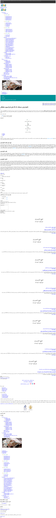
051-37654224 (4, 93)
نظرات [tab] (3, 135)
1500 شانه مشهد (8, 62)
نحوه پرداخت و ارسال (5, 395)
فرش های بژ (7, 26)
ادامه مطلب (2, 173)
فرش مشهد (4, 387)
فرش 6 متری (7, 36)
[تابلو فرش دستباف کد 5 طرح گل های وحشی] (43, 328)
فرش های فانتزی (8, 56)
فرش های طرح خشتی (9, 29)
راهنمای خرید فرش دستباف (8, 76)
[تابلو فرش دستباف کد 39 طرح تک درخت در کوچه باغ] (41, 369)
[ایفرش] (3, 6)
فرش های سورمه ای (9, 23)
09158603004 (30, 381)
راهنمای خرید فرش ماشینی (8, 433)
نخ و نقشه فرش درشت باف (10, 40)
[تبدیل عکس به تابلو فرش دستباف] (44, 227)
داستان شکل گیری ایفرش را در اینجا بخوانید (6, 403)
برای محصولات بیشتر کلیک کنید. (5, 377)
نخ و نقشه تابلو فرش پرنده (9, 48)
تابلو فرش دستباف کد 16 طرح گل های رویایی (48, 310)
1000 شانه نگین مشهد (9, 65)
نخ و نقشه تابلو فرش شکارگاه (10, 50)
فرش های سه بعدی (8, 58)
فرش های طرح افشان (7, 469)
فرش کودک (7, 57)
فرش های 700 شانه (8, 19)
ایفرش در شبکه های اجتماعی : (24, 383)
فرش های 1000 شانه (7, 457)
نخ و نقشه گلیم (8, 46)
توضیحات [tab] (3, 133)
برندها (3, 416)
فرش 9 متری (7, 35)
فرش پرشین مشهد (6, 73)
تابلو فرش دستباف (8, 53)
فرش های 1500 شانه (9, 16)
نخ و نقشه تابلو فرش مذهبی (10, 45)
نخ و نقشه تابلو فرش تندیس (10, 42)
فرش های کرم (8, 24)
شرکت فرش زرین (6, 74)
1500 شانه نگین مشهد (9, 67)
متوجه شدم (2, 1)
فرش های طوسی (8, 22)
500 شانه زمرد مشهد (9, 69)
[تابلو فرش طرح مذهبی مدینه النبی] (43, 247)
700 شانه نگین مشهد (9, 422)
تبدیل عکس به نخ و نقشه (9, 51)
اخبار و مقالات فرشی (7, 79)
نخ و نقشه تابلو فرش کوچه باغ (10, 49)
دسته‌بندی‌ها (3, 12)
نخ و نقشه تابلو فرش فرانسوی (8, 478)
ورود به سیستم (2, 513)
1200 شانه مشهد (8, 61)
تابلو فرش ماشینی (6, 494)
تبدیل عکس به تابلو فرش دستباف (50, 229)
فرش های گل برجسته (9, 31)
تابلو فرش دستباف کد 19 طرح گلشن (49, 290)
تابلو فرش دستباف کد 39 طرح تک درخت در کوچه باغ (47, 371)
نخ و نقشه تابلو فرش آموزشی (10, 47)
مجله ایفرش (4, 432)
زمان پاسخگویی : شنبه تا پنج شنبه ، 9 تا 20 (28, 380)
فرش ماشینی (6, 13)
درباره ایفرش (4, 92)
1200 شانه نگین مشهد (9, 66)
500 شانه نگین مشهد (9, 64)
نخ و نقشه (5, 37)
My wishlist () (4, 503)
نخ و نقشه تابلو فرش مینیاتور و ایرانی (9, 477)
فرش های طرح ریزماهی (9, 30)
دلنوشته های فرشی (6, 78)
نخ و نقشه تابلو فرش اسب (7, 488)
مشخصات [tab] (3, 134)
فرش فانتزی (6, 55)
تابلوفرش (5, 52)
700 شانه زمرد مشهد (9, 427)
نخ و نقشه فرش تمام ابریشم (8, 483)
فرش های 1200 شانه (9, 17)
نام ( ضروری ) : (2, 203)
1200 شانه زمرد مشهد (9, 70)
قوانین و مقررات (4, 394)
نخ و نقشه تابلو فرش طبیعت (10, 39)
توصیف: (1, 200)
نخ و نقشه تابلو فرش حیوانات (10, 41)
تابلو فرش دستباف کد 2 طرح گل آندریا (49, 351)
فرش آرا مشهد (6, 72)
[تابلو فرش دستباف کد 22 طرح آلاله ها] (44, 267)
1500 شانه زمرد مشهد (9, 71)
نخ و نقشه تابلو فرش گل (9, 44)
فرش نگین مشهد (6, 63)
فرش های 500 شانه (7, 458)
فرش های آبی (8, 25)
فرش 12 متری (8, 34)
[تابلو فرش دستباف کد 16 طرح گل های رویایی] (43, 308)
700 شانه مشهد (8, 60)
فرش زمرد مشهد (6, 68)
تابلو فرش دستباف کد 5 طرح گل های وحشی (48, 331)
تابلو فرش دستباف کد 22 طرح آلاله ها (49, 270)
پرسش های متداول (5, 451)
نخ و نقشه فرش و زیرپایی (9, 43)
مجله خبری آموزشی (5, 396)
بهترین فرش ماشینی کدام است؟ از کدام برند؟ (10, 77)
